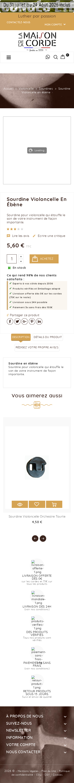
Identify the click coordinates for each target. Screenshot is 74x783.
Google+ (24, 321)
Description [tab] (21, 337)
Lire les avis (18, 236)
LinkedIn (39, 321)
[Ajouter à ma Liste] (37, 504)
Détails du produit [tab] (48, 337)
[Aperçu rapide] (20, 504)
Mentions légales (28, 771)
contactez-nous (18, 22)
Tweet (17, 321)
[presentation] (33, 536)
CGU (39, 775)
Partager (10, 321)
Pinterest (32, 321)
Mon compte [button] (55, 24)
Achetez (46, 258)
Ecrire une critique (48, 236)
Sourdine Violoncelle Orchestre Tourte (37, 516)
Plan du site (49, 771)
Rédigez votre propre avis (37, 347)
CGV (47, 775)
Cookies (58, 775)
